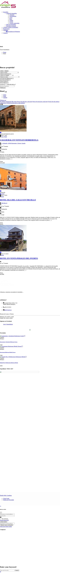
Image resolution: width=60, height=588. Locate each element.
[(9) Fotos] (0, 252)
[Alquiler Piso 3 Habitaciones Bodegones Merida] (4, 372)
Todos (4, 94)
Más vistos (14, 101)
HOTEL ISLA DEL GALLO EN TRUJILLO (18, 200)
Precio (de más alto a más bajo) (40, 101)
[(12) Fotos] (0, 191)
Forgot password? (4, 535)
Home (4, 52)
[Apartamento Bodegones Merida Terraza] (4, 356)
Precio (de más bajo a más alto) (24, 101)
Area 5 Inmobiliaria (8, 324)
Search (17, 585)
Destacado (8, 101)
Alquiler (6, 71)
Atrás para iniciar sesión (6, 542)
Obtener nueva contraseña (7, 540)
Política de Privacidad (8, 515)
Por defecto (3, 101)
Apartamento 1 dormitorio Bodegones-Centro (8, 347)
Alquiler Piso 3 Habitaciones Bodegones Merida (9, 378)
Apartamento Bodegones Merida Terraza (7, 362)
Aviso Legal (6, 513)
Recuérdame (5, 534)
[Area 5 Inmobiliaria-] (8, 9)
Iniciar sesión (4, 537)
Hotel (5, 136)
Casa (2, 136)
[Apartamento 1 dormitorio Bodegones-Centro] (4, 341)
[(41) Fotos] (0, 132)
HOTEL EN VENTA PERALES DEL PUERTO (19, 258)
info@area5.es (7, 310)
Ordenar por (3, 100)
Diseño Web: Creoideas (6, 511)
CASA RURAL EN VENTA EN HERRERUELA (19, 140)
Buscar (3, 87)
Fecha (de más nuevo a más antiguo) (16, 103)
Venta (2, 71)
